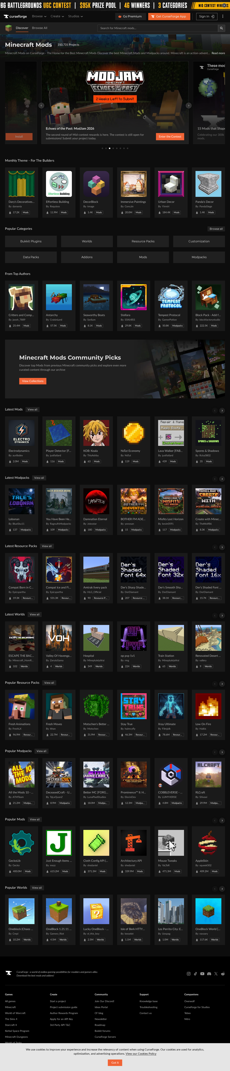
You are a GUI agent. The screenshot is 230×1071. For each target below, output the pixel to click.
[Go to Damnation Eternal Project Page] (96, 510)
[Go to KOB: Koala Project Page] (96, 441)
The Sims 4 (11, 1019)
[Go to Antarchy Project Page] (58, 306)
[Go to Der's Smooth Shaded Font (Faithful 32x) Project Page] (171, 578)
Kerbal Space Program (17, 1031)
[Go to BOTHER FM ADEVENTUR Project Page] (133, 510)
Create (55, 16)
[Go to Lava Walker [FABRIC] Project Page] (171, 441)
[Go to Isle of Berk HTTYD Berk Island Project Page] (133, 920)
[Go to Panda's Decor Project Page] (208, 192)
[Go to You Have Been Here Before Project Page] (58, 510)
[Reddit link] (223, 974)
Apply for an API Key (61, 1019)
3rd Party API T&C (60, 1025)
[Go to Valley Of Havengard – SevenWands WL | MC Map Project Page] (58, 646)
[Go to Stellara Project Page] (133, 306)
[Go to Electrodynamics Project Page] (21, 441)
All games (10, 1001)
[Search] (221, 28)
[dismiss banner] (224, 5)
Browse (37, 16)
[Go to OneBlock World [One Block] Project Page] (208, 920)
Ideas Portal (101, 1007)
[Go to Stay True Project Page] (133, 715)
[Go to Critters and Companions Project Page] (21, 306)
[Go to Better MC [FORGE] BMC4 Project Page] (96, 783)
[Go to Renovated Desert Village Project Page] (208, 646)
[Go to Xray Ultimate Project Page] (171, 715)
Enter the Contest (170, 136)
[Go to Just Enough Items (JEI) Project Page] (58, 851)
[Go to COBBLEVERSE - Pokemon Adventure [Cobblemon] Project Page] (171, 783)
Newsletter (101, 1019)
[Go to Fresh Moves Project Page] (58, 715)
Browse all (216, 228)
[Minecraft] (8, 28)
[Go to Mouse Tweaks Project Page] (171, 851)
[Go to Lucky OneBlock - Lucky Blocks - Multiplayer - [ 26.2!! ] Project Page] (96, 920)
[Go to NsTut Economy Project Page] (133, 441)
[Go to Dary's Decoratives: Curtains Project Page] (21, 192)
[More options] (222, 16)
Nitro (187, 1019)
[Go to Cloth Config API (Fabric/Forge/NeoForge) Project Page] (96, 851)
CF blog (99, 1013)
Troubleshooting (148, 1007)
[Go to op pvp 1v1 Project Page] (133, 646)
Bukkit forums (102, 1031)
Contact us (146, 1013)
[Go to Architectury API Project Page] (133, 851)
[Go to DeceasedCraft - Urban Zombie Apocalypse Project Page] (58, 783)
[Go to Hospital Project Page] (96, 646)
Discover (22, 28)
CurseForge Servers (105, 1037)
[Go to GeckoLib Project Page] (21, 851)
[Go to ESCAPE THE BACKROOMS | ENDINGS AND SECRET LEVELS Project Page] (21, 646)
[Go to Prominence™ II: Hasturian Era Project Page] (133, 783)
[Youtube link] (202, 974)
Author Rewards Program (64, 1013)
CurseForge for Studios (197, 1007)
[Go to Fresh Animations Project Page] (21, 715)
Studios (73, 16)
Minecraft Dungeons (16, 1037)
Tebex (187, 1013)
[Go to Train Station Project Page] (171, 646)
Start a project (58, 1001)
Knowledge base (149, 1001)
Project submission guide (63, 1007)
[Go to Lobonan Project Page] (21, 510)
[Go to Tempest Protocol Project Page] (171, 306)
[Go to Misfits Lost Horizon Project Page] (171, 510)
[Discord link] (209, 974)
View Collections (32, 381)
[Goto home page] (16, 16)
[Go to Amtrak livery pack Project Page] (96, 578)
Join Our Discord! (104, 1001)
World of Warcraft (15, 1013)
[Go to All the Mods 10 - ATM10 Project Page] (21, 783)
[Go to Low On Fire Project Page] (208, 715)
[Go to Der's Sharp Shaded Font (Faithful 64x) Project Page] (133, 578)
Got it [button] (115, 1062)
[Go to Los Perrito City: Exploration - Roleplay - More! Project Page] (171, 920)
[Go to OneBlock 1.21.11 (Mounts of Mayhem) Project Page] (58, 920)
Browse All (39, 28)
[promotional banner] (115, 5)
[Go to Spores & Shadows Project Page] (208, 441)
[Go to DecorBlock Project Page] (96, 192)
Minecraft (10, 1007)
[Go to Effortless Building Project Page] (58, 192)
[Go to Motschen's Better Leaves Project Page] (96, 715)
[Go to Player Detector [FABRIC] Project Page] (58, 441)
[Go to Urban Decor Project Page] (171, 192)
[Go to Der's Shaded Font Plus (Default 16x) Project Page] (208, 578)
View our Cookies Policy (141, 1053)
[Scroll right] (222, 411)
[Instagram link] (189, 974)
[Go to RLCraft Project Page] (208, 783)
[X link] (216, 974)
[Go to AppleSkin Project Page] (208, 851)
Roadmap (100, 1025)
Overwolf (189, 1001)
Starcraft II (11, 1025)
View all (32, 409)
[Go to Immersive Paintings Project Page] (133, 192)
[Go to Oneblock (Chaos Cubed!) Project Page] (21, 920)
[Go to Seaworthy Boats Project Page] (96, 306)
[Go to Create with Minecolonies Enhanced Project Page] (208, 510)
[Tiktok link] (195, 974)
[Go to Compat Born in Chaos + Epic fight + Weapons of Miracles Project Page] (21, 578)
